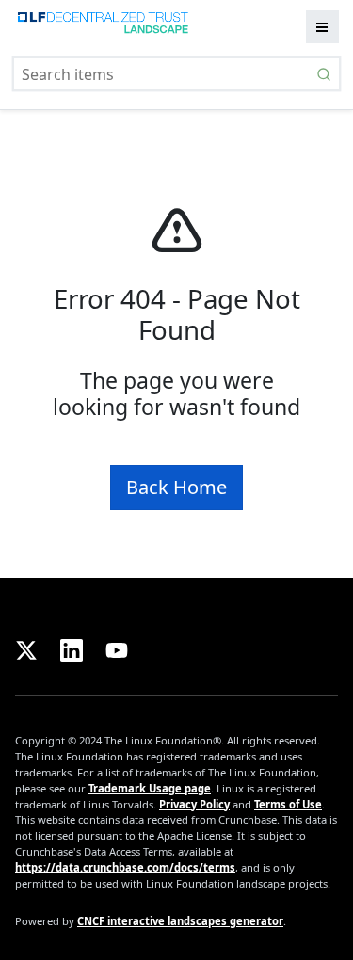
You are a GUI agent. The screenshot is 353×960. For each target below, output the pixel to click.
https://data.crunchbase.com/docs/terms (125, 867)
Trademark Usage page (149, 788)
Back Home (176, 487)
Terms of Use (288, 804)
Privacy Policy (194, 804)
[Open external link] (30, 647)
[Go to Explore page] (102, 26)
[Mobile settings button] (322, 26)
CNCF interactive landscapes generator (180, 921)
